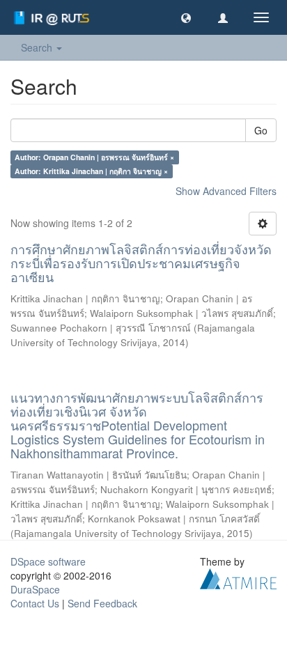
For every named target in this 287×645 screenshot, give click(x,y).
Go (260, 130)
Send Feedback (102, 603)
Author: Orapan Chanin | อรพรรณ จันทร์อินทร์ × (94, 157)
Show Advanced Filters (226, 191)
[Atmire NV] (238, 577)
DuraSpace (35, 589)
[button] (186, 17)
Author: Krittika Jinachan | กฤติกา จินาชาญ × (91, 171)
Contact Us (34, 603)
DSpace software (48, 561)
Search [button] (38, 47)
